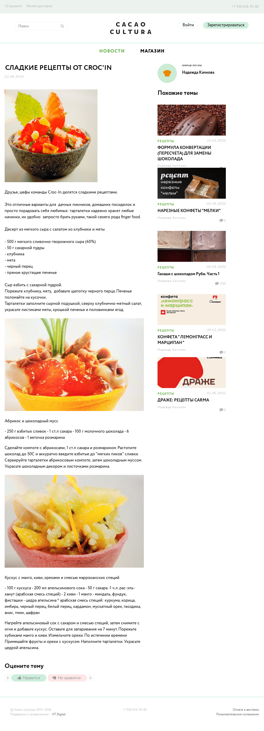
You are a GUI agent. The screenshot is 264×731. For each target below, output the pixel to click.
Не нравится (70, 678)
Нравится (32, 678)
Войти (188, 25)
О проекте (13, 6)
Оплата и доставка (246, 709)
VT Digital (58, 714)
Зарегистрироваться (225, 25)
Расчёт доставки (39, 6)
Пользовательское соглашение (237, 714)
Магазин (152, 51)
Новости (112, 51)
